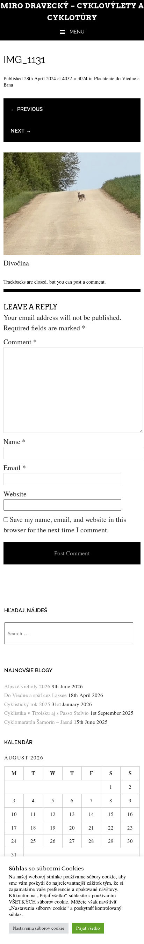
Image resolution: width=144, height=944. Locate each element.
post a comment (89, 281)
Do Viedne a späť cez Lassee (35, 694)
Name (14, 441)
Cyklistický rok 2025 (27, 703)
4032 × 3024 (74, 78)
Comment (20, 341)
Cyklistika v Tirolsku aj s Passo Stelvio (46, 712)
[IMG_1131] (72, 252)
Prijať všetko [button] (88, 928)
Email (14, 467)
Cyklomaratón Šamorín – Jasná (38, 721)
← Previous (26, 109)
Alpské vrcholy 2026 (27, 686)
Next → (20, 131)
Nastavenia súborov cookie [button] (38, 928)
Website (15, 494)
